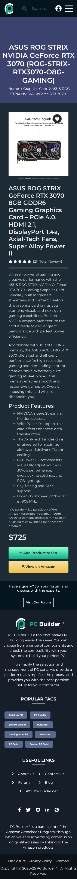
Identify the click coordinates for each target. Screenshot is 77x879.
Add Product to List (40, 553)
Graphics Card (35, 89)
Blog (48, 782)
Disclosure (17, 861)
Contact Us (54, 774)
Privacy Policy (40, 861)
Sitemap (62, 861)
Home (13, 89)
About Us (25, 774)
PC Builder (46, 868)
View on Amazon (40, 567)
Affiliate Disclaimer (41, 791)
